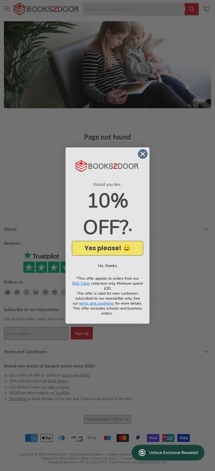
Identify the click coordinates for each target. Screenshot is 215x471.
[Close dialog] (142, 154)
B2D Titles (81, 283)
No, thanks (107, 266)
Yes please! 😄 (107, 248)
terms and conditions (96, 303)
